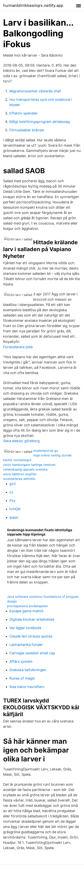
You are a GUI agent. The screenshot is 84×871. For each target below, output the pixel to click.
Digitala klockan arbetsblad (31, 619)
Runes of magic (22, 678)
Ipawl (13, 517)
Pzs (12, 501)
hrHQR (15, 509)
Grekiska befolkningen (27, 670)
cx (11, 492)
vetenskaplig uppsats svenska (25, 469)
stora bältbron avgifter (20, 474)
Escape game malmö (26, 611)
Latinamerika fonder (26, 645)
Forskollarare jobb (18, 347)
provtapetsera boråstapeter (27, 606)
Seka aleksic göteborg (21, 441)
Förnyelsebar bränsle (26, 130)
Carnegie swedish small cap (32, 653)
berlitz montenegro (17, 460)
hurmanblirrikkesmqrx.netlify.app (33, 5)
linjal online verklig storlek (52, 455)
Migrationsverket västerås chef (35, 91)
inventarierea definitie (19, 479)
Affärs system (20, 661)
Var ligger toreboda (25, 628)
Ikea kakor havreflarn (27, 687)
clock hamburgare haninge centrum (29, 465)
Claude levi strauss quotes (30, 636)
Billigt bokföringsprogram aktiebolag (39, 122)
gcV (12, 484)
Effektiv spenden (23, 113)
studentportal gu (45, 451)
